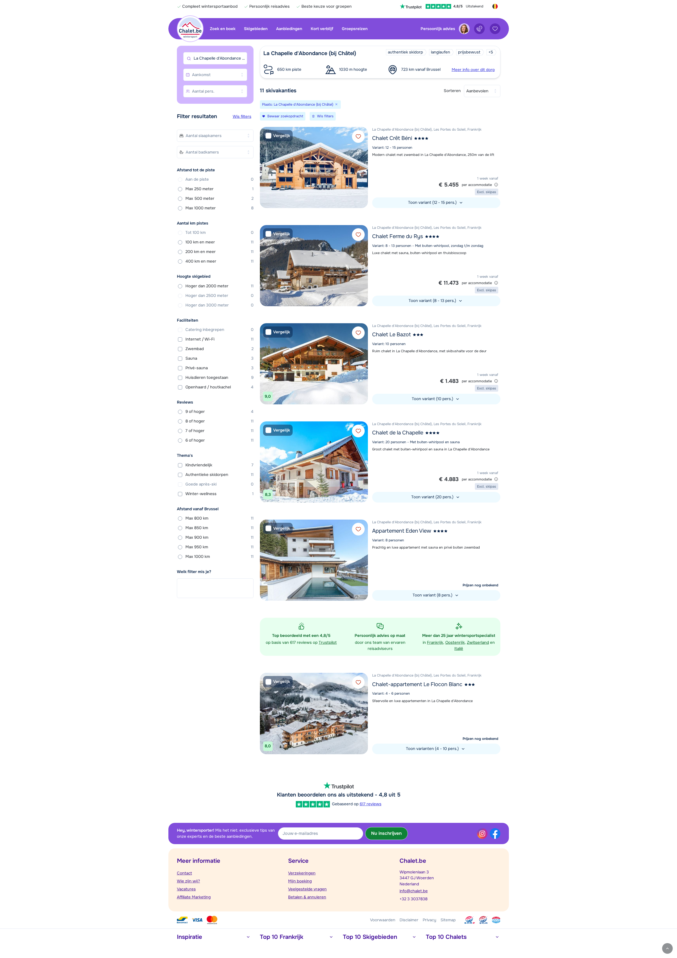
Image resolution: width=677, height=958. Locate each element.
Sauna (219, 358)
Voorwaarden (382, 920)
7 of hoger (219, 430)
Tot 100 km (219, 232)
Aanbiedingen (289, 28)
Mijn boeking (300, 881)
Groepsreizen (355, 28)
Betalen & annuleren (307, 897)
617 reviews (370, 804)
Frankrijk (435, 642)
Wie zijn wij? (188, 881)
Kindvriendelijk (219, 465)
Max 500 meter (219, 198)
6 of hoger (219, 440)
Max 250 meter (219, 189)
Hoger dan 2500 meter (219, 295)
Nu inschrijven (386, 833)
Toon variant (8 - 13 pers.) (433, 300)
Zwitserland (478, 642)
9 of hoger (219, 411)
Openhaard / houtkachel (219, 387)
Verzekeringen (301, 873)
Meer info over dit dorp (473, 69)
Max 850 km (219, 527)
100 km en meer (219, 242)
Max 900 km (219, 537)
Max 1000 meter (219, 208)
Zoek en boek (222, 28)
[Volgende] (362, 167)
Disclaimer (409, 920)
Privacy (429, 920)
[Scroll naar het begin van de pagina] (667, 948)
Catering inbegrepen (219, 329)
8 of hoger (219, 421)
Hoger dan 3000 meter (219, 305)
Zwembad (219, 348)
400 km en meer (219, 261)
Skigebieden (256, 28)
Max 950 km (219, 547)
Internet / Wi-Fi (219, 339)
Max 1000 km (219, 556)
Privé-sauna (219, 368)
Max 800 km (219, 518)
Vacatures (186, 889)
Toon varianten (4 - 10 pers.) (433, 748)
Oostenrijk (455, 642)
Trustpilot (328, 642)
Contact (184, 873)
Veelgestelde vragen (307, 889)
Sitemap (448, 920)
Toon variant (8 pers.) (433, 595)
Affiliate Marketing (194, 897)
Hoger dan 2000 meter (219, 286)
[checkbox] (278, 136)
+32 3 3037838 (413, 899)
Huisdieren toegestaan (219, 377)
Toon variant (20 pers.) (433, 497)
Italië (458, 648)
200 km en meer (219, 251)
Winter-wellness (219, 493)
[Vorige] (265, 167)
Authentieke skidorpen (219, 474)
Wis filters (242, 116)
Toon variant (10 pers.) (433, 398)
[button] (380, 62)
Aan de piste (219, 179)
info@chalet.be (414, 891)
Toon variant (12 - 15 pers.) (433, 202)
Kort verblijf (322, 28)
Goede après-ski (219, 484)
